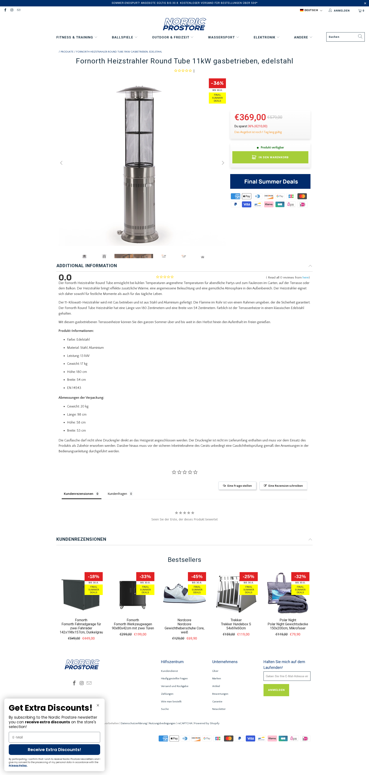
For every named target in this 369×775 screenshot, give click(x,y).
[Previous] (61, 163)
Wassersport (222, 37)
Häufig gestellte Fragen (174, 678)
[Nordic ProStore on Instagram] (11, 10)
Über (215, 671)
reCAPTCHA (184, 723)
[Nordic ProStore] (184, 24)
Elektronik (265, 37)
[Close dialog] (97, 705)
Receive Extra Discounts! (54, 750)
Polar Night (288, 620)
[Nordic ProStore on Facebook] (5, 10)
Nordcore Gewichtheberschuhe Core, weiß (184, 628)
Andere (301, 37)
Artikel (216, 686)
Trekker (236, 620)
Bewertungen (220, 693)
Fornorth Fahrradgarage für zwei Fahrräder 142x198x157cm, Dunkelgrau (81, 628)
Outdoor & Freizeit (171, 37)
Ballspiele (123, 37)
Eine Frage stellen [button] (239, 486)
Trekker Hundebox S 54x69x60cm (236, 626)
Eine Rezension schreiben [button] (285, 486)
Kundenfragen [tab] (117, 494)
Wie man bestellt (171, 701)
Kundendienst (169, 671)
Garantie (217, 701)
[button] (311, 10)
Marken (216, 678)
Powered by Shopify (207, 723)
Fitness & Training (75, 37)
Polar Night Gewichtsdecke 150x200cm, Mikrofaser (288, 626)
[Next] (222, 163)
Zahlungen (167, 693)
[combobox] (345, 37)
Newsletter (219, 709)
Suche (165, 709)
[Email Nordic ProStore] (18, 10)
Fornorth (81, 620)
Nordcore (184, 620)
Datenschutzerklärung (134, 723)
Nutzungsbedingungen (162, 723)
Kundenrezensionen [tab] (78, 494)
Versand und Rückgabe (174, 686)
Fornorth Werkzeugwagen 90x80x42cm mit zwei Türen (133, 626)
